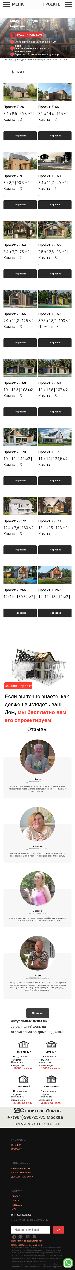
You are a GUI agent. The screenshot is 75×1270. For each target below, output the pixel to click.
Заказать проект (18, 686)
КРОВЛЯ (16, 1196)
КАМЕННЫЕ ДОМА (20, 1168)
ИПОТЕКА (16, 1145)
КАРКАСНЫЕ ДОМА (21, 1172)
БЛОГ (14, 1209)
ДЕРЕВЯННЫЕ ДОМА (22, 1177)
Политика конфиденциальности (27, 1241)
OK (58, 1229)
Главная (7, 60)
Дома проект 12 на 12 (57, 60)
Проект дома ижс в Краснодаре (29, 60)
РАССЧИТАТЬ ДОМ (29, 34)
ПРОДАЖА (16, 1149)
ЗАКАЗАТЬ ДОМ (18, 1224)
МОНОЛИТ (17, 1200)
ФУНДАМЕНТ (18, 1205)
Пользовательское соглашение (26, 1245)
